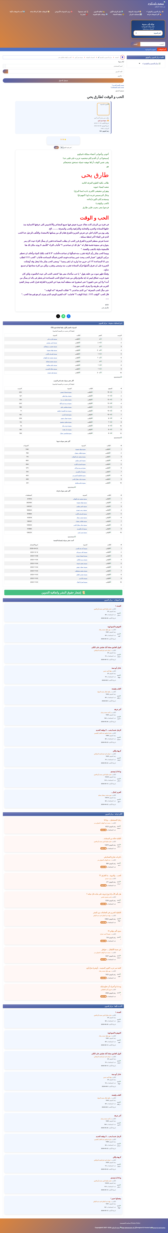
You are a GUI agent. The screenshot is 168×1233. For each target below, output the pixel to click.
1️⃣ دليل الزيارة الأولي (116, 12)
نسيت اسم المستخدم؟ (117, 87)
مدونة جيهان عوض (66, 418)
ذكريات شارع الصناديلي (112, 857)
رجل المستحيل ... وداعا (112, 820)
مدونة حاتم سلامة (52, 365)
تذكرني (120, 76)
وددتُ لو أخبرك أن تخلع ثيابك (110, 986)
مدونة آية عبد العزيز (81, 548)
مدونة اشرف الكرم (51, 354)
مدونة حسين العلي (81, 574)
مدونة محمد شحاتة (51, 361)
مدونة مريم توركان (80, 468)
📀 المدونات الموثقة (135, 12)
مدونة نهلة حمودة (52, 350)
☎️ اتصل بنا (84, 14)
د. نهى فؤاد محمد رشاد (105, 629)
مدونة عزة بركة (66, 426)
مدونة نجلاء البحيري (51, 369)
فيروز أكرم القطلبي (106, 989)
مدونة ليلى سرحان (81, 552)
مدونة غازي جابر (52, 339)
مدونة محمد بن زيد (66, 399)
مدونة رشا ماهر (66, 396)
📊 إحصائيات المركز (135, 14)
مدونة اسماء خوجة (81, 556)
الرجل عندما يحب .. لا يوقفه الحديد (108, 730)
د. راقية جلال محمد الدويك (104, 692)
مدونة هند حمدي (52, 373)
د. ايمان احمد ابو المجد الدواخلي (103, 650)
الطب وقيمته (116, 688)
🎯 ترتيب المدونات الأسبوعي (64, 12)
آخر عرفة (117, 709)
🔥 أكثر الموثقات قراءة (154, 14)
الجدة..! (118, 606)
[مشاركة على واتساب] (63, 316)
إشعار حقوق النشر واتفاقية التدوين (61, 592)
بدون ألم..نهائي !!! (114, 931)
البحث (135, 44)
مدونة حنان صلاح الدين (79, 479)
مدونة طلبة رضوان (80, 453)
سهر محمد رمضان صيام (105, 795)
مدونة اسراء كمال (82, 582)
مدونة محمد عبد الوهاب (50, 358)
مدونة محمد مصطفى (81, 571)
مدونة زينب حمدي (81, 510)
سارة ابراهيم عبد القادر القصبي (103, 733)
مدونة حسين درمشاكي (50, 346)
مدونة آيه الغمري (81, 472)
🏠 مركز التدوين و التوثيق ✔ (155, 12)
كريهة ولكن (117, 751)
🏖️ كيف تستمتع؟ (83, 12)
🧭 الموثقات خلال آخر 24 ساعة (40, 12)
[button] (148, 33)
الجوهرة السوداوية (114, 626)
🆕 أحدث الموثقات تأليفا (17, 12)
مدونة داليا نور (83, 578)
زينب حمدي (108, 878)
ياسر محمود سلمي (106, 897)
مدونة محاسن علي (66, 407)
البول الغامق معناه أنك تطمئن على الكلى (106, 647)
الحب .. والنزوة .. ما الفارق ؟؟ (110, 875)
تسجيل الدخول (63, 80)
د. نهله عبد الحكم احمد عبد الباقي (102, 915)
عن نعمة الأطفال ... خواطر (111, 949)
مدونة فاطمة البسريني (79, 475)
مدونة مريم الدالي (82, 560)
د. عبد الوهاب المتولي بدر (104, 860)
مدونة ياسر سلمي (80, 460)
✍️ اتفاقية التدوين (99, 12)
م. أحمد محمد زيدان (106, 712)
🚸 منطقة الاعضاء (118, 14)
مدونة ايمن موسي (51, 343)
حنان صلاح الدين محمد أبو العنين (103, 609)
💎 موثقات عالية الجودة (100, 14)
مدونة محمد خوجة (82, 563)
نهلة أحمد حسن (107, 671)
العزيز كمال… (116, 792)
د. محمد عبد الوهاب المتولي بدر (103, 823)
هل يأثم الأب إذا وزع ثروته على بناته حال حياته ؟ (103, 894)
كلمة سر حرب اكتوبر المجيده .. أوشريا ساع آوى (103, 968)
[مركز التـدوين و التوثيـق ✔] (140, 63)
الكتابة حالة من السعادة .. (112, 838)
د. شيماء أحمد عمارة (106, 934)
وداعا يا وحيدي (116, 771)
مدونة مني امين (102, 120)
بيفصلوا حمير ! (116, 1198)
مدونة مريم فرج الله (65, 403)
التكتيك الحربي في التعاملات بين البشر (107, 912)
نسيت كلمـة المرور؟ (118, 85)
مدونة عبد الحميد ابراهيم (64, 411)
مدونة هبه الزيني (66, 414)
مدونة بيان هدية (66, 429)
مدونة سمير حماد (82, 517)
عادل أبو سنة (116, 668)
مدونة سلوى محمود (65, 422)
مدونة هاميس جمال (65, 433)
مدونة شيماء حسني (65, 392)
